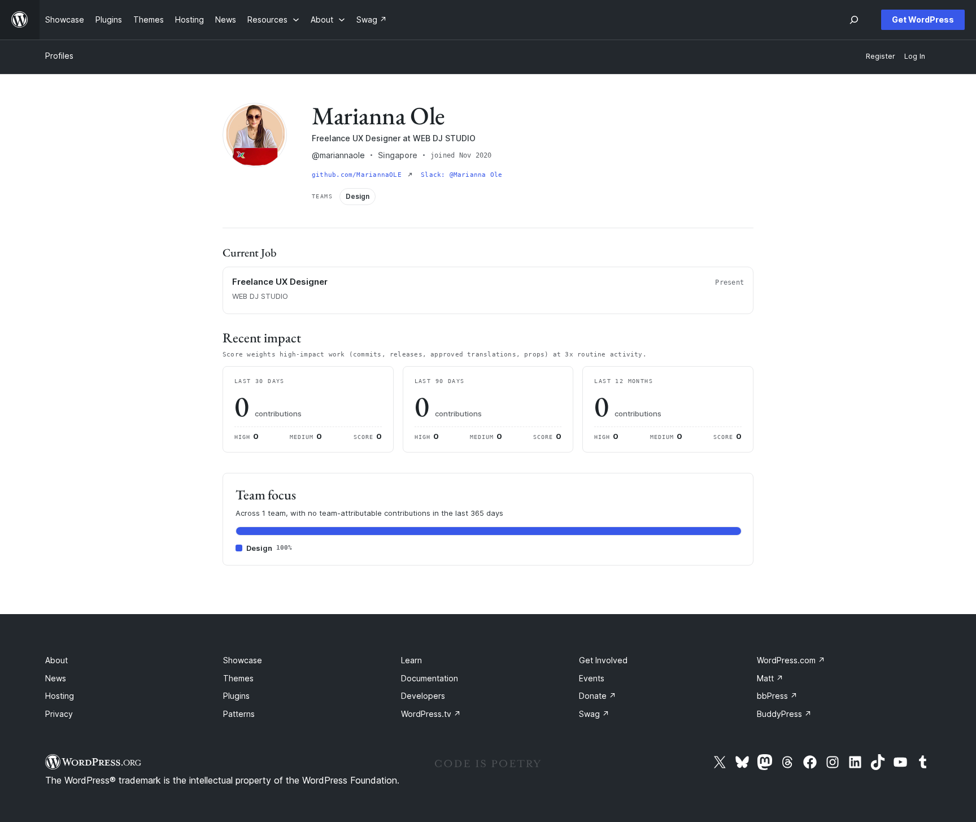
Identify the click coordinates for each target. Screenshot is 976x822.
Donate (597, 696)
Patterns (239, 714)
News (55, 678)
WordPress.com (791, 660)
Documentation (429, 678)
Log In (914, 56)
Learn (411, 660)
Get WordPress (923, 19)
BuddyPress (784, 714)
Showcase (242, 660)
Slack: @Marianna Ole (461, 175)
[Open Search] (854, 20)
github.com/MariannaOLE (359, 175)
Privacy (59, 714)
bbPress (777, 696)
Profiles (59, 55)
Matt (770, 678)
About (56, 660)
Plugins (236, 696)
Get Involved (603, 660)
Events (591, 678)
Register (880, 56)
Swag (594, 714)
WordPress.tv (431, 714)
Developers (423, 696)
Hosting (59, 696)
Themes (238, 678)
